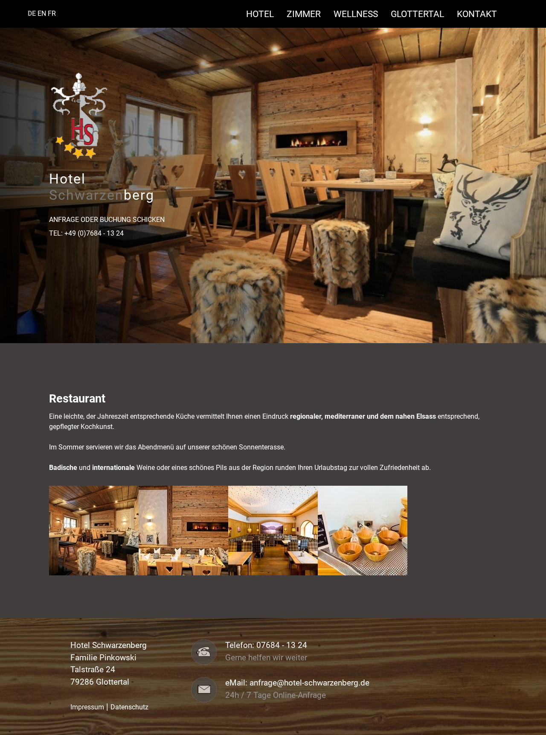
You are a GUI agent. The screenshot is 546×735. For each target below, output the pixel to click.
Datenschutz (129, 707)
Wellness (360, 14)
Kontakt (477, 14)
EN (42, 13)
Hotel (264, 14)
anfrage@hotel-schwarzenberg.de (309, 683)
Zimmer (308, 14)
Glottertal (422, 14)
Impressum (87, 707)
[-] (94, 530)
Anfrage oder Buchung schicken (107, 220)
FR (52, 13)
